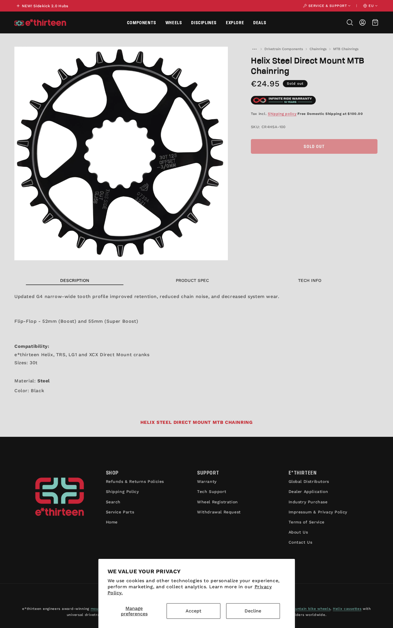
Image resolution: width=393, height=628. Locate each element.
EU (371, 6)
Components (141, 22)
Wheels (173, 22)
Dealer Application (308, 491)
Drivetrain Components (283, 49)
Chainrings (318, 49)
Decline (253, 611)
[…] (254, 49)
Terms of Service (307, 522)
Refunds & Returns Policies (135, 481)
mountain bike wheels (309, 609)
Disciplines (204, 22)
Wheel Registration (217, 502)
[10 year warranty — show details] (283, 100)
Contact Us (300, 542)
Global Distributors (309, 481)
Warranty (207, 481)
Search (113, 502)
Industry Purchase (308, 502)
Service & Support (327, 6)
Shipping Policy (122, 491)
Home (112, 522)
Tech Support (211, 491)
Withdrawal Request (219, 512)
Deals (259, 22)
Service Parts (120, 512)
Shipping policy (282, 114)
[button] (141, 22)
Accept (193, 611)
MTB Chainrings (345, 49)
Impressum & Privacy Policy (318, 512)
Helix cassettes (347, 609)
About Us (298, 532)
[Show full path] (254, 48)
